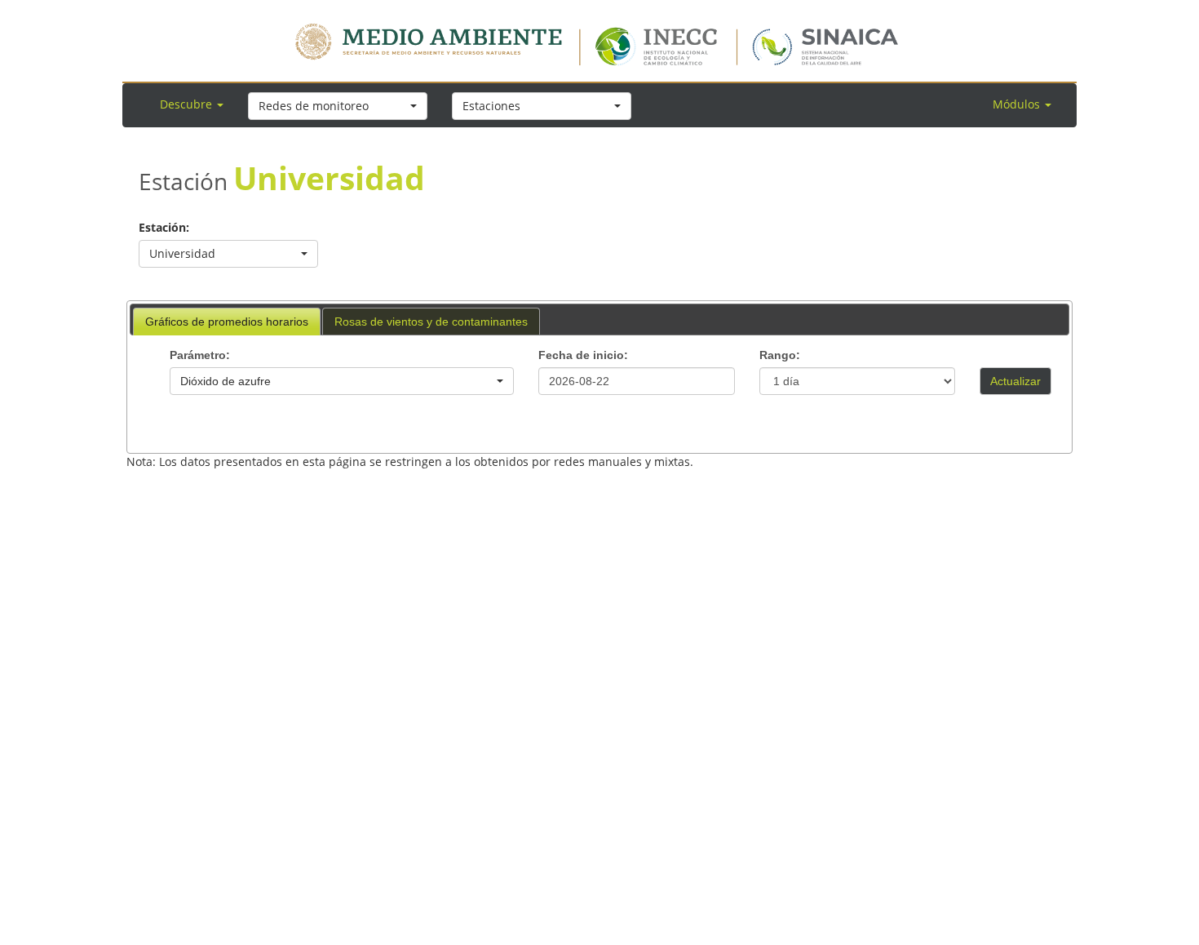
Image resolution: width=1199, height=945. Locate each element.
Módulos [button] (1018, 104)
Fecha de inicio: (583, 355)
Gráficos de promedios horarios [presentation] (226, 321)
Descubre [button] (187, 104)
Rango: (779, 355)
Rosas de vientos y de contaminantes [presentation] (431, 321)
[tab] (227, 321)
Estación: (164, 227)
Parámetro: (200, 355)
